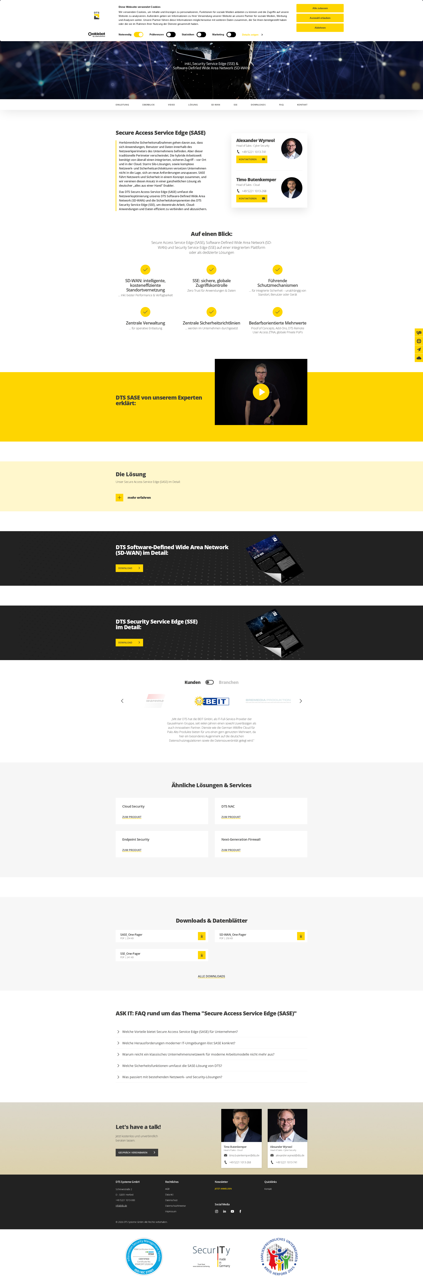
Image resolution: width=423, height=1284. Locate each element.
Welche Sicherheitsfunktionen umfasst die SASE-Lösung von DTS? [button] (172, 1065)
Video (171, 104)
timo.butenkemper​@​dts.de (244, 1155)
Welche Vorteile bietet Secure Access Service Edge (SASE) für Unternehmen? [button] (180, 1031)
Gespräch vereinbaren (132, 1152)
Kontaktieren (248, 159)
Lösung (193, 104)
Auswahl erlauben (320, 18)
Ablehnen (320, 27)
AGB (167, 1188)
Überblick (148, 104)
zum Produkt (162, 811)
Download (125, 568)
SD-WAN (215, 104)
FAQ (281, 104)
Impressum (170, 1211)
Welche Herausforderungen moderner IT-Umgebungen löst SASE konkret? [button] (178, 1043)
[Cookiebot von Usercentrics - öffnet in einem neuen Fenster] (96, 34)
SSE (235, 104)
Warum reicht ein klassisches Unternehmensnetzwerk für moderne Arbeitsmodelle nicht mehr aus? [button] (198, 1054)
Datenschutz (171, 1200)
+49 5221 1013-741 (254, 152)
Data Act (169, 1194)
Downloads (258, 104)
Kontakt (302, 104)
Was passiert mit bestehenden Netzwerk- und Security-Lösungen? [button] (172, 1077)
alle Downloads (211, 976)
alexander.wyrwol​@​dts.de (290, 1155)
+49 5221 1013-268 (254, 191)
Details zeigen (250, 34)
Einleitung (122, 104)
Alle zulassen (320, 8)
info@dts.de (121, 1205)
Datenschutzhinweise (175, 1205)
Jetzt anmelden (223, 1188)
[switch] (171, 34)
